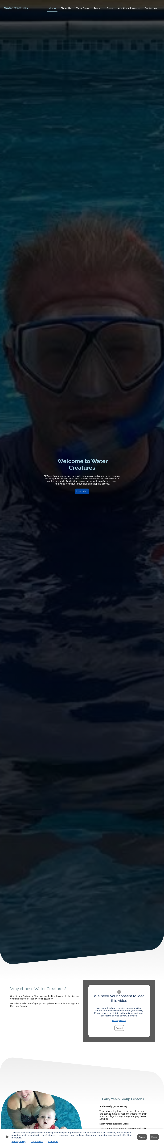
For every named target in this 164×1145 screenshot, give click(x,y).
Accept (119, 1028)
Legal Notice (37, 1141)
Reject (154, 1137)
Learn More (82, 491)
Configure (53, 1141)
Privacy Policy (119, 1020)
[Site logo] (16, 12)
